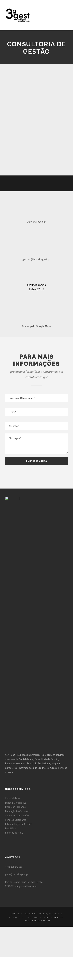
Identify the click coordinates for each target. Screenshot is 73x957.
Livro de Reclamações (36, 920)
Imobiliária (10, 828)
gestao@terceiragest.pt (36, 259)
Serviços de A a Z (14, 832)
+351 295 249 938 (36, 222)
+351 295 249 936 (13, 866)
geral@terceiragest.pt (17, 874)
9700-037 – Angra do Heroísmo (20, 886)
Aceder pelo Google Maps (36, 326)
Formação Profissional (17, 811)
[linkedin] (36, 183)
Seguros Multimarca (15, 819)
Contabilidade (12, 798)
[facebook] (30, 183)
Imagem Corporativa (15, 802)
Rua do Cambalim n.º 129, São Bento (24, 882)
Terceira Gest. (55, 917)
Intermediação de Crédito (18, 824)
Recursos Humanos (15, 806)
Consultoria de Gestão (17, 815)
